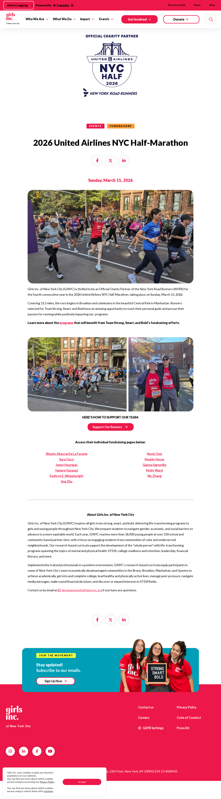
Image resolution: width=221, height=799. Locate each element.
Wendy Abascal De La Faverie (66, 454)
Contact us (146, 707)
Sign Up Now (53, 681)
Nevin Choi (154, 454)
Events (104, 19)
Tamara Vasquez (66, 470)
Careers (143, 717)
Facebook (37, 751)
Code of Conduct (189, 717)
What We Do (62, 19)
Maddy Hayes (154, 459)
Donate (178, 19)
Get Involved (137, 19)
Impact (85, 19)
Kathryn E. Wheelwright (66, 476)
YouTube (50, 751)
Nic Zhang (154, 476)
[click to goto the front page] (19, 716)
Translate (62, 5)
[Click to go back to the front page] (13, 19)
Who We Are (35, 19)
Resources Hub (176, 4)
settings (48, 791)
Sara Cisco (66, 459)
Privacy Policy (186, 707)
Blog (212, 4)
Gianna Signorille (154, 465)
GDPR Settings (153, 728)
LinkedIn (23, 751)
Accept (82, 781)
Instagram (10, 751)
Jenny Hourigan (67, 465)
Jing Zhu (66, 481)
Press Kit (183, 728)
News (197, 4)
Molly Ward (154, 470)
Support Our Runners (107, 427)
